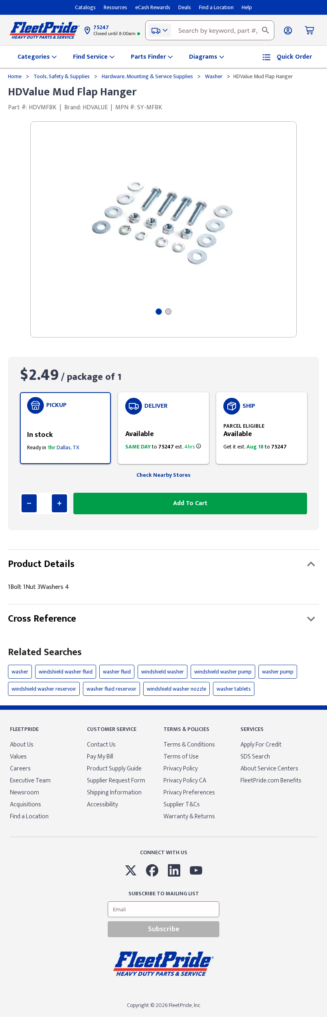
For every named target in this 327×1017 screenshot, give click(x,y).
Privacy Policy (181, 768)
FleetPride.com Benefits (270, 780)
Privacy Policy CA (185, 780)
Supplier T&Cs (182, 804)
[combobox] (209, 30)
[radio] (65, 428)
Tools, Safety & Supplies (61, 76)
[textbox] (209, 30)
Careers (20, 768)
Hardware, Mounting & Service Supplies (147, 76)
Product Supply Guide (114, 768)
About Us (21, 744)
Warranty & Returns (189, 816)
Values (18, 756)
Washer (214, 76)
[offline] (324, 1016)
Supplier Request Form (116, 780)
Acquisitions (25, 804)
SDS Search (255, 756)
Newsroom (24, 792)
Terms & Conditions (189, 744)
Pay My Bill (100, 756)
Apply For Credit (261, 744)
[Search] (265, 30)
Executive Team (30, 780)
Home (15, 76)
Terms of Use (181, 756)
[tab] (159, 311)
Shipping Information (114, 792)
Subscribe (163, 929)
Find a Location (29, 816)
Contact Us (101, 744)
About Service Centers (269, 768)
